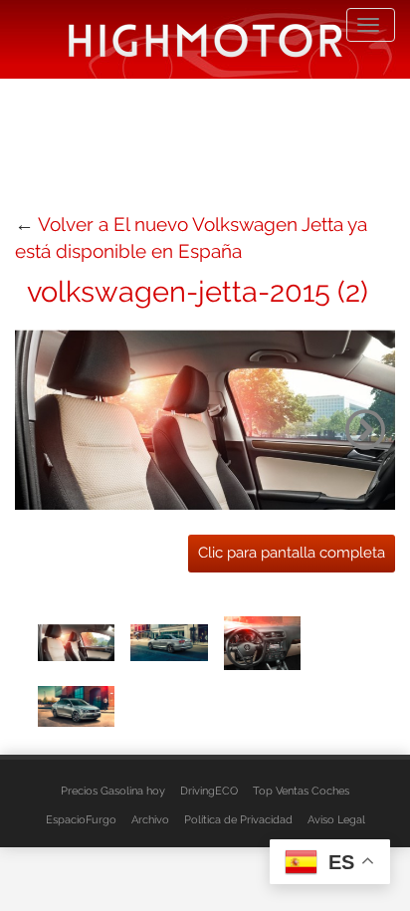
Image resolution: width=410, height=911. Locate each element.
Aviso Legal (336, 819)
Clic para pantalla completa (291, 553)
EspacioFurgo (81, 819)
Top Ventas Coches (301, 790)
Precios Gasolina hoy (113, 790)
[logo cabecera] (205, 39)
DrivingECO (209, 790)
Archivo (150, 819)
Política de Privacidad (238, 819)
